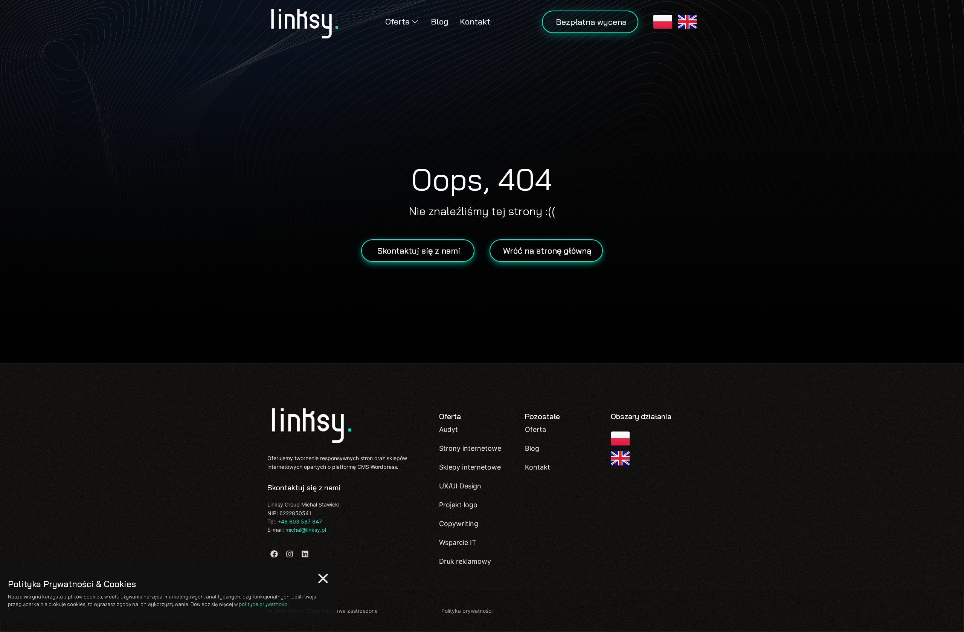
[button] (323, 578)
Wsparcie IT (457, 542)
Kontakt (475, 21)
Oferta (397, 21)
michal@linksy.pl (305, 529)
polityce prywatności (263, 604)
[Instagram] (289, 554)
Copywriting (458, 524)
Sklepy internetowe (470, 467)
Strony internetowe (470, 448)
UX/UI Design (460, 486)
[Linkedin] (305, 554)
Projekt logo (458, 505)
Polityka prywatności (467, 611)
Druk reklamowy (465, 561)
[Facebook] (274, 554)
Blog (439, 21)
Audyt (448, 429)
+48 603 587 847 (300, 521)
